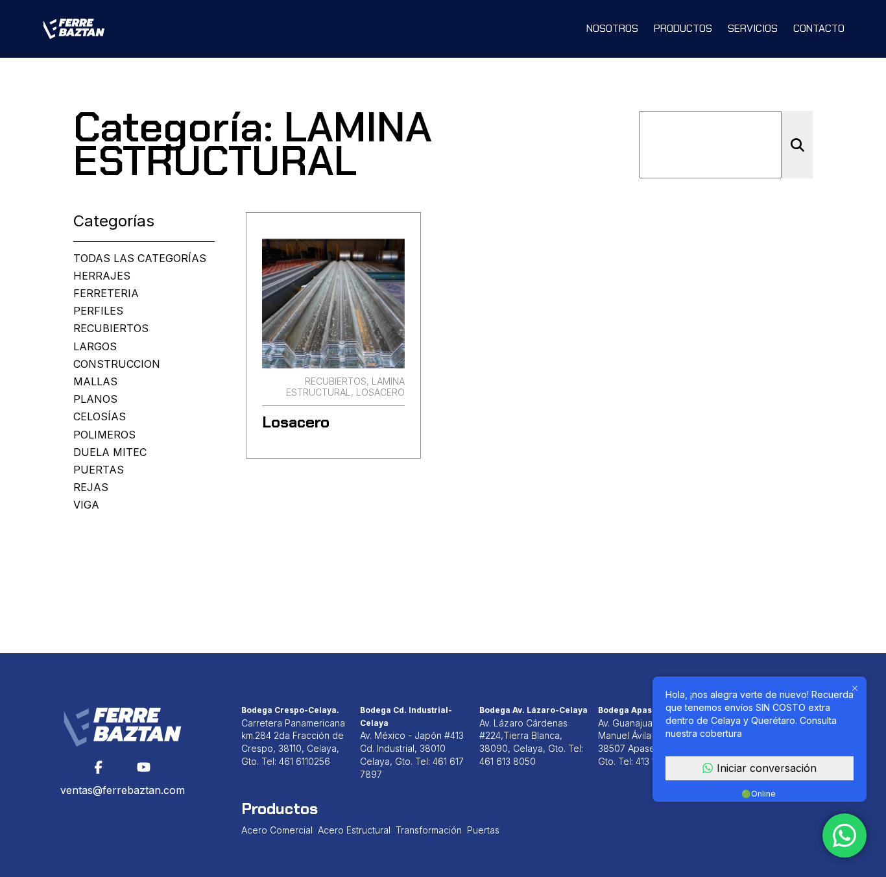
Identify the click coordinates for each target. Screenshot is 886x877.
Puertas (483, 829)
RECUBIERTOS (111, 328)
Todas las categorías (139, 258)
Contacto (818, 28)
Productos (683, 28)
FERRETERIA (106, 293)
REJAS (90, 487)
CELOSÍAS (99, 417)
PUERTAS (98, 470)
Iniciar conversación (767, 768)
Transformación (429, 829)
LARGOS (95, 347)
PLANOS (95, 399)
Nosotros (612, 28)
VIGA (86, 505)
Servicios (753, 28)
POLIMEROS (104, 435)
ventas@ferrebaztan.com (122, 790)
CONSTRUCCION (116, 364)
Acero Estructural (354, 829)
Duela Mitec (110, 452)
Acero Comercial (277, 829)
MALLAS (95, 382)
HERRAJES (101, 276)
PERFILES (98, 311)
